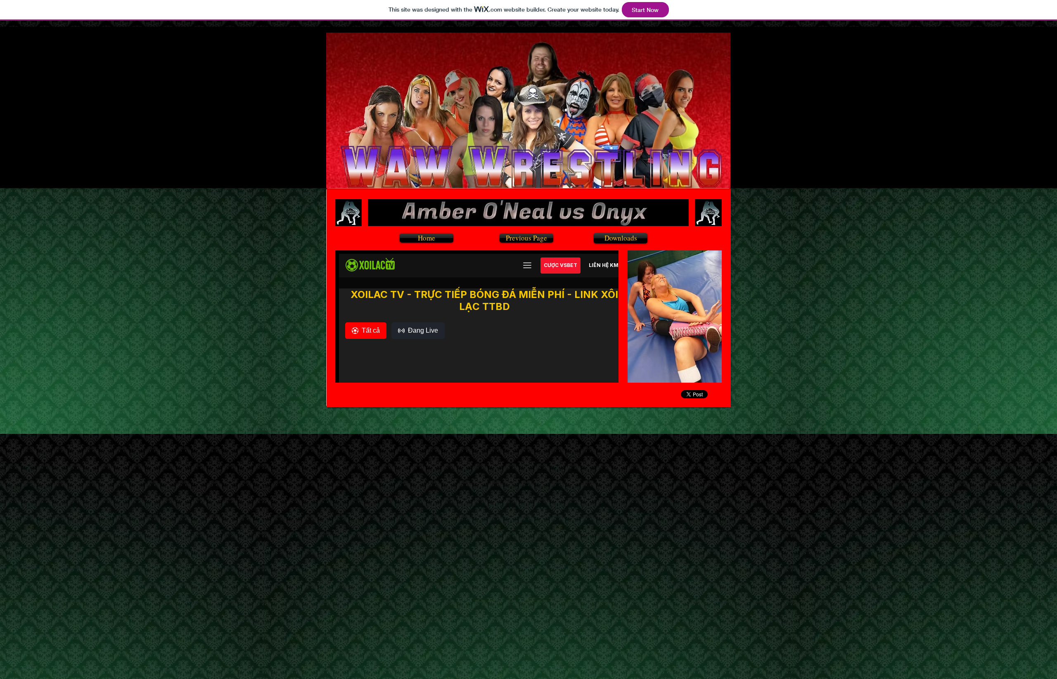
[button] (675, 316)
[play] (704, 375)
